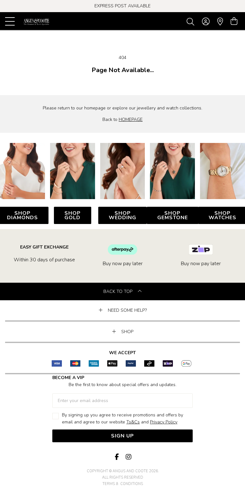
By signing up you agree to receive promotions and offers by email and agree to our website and (122, 418)
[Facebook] (117, 457)
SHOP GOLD (72, 215)
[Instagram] (128, 457)
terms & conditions (122, 483)
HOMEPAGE (131, 119)
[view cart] (234, 21)
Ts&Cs (133, 422)
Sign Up (122, 435)
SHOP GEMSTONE (172, 215)
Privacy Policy (163, 422)
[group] (122, 6)
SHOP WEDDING (122, 215)
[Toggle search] (192, 21)
